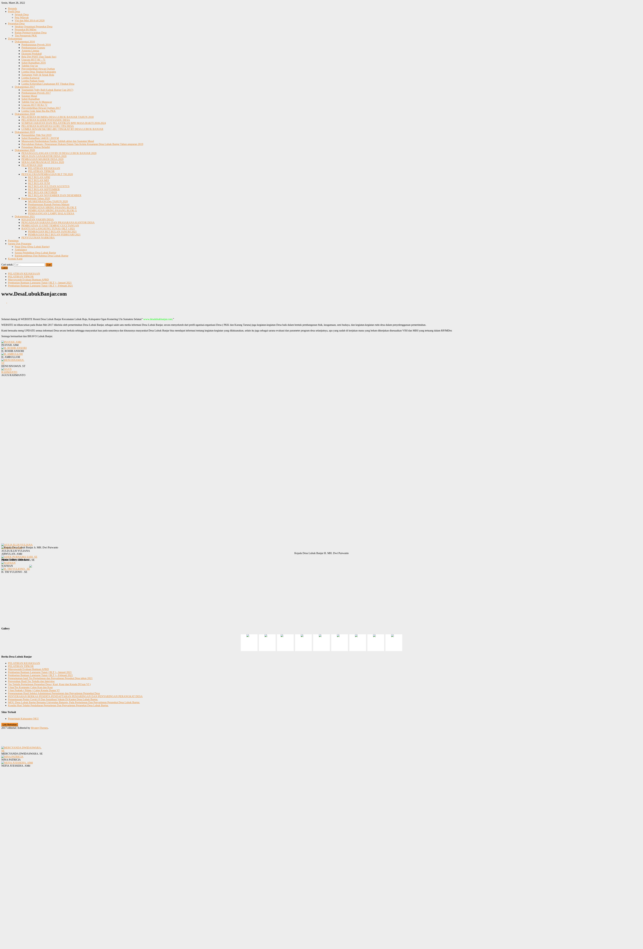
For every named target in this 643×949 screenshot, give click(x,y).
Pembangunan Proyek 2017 (36, 92)
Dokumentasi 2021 (25, 216)
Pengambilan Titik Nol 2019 (36, 135)
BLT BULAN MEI (38, 180)
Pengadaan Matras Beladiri (35, 147)
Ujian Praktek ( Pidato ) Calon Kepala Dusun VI (33, 690)
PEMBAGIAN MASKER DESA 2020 (42, 159)
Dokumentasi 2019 (25, 132)
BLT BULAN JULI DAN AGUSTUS (48, 186)
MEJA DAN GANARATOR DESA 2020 (43, 156)
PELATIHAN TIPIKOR (41, 171)
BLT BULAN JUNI (39, 183)
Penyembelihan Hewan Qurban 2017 (41, 108)
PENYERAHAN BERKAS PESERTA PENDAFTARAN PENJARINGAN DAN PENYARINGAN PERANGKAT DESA (75, 696)
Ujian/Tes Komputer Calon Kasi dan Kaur (30, 687)
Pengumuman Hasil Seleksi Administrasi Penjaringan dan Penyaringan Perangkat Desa (54, 693)
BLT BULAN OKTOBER (42, 192)
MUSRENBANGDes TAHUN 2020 (48, 201)
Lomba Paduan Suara (32, 80)
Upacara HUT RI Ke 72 (34, 105)
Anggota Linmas (30, 50)
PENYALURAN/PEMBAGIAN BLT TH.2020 (47, 174)
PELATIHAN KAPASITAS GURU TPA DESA (47, 126)
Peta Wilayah (22, 17)
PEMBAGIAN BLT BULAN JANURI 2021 (52, 231)
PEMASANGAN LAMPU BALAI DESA (51, 213)
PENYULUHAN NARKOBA (38, 237)
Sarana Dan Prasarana (19, 243)
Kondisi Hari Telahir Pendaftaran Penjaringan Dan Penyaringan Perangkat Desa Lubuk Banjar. (58, 705)
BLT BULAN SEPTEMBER (44, 189)
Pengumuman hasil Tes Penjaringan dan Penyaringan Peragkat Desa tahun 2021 (50, 678)
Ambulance (21, 249)
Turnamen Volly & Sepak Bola (37, 74)
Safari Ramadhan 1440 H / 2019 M (40, 138)
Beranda (12, 8)
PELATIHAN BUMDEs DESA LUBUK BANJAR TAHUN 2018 (57, 117)
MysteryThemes (39, 727)
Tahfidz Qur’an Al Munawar (36, 101)
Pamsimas (13, 240)
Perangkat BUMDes (25, 29)
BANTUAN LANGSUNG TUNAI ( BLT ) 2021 (48, 228)
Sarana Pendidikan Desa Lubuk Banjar (35, 252)
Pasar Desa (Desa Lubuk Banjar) (32, 246)
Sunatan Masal (29, 95)
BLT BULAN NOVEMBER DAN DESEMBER (54, 195)
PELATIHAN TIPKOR (21, 276)
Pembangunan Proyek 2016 (36, 44)
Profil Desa (14, 11)
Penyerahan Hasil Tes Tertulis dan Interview (31, 681)
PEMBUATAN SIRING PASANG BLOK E (52, 207)
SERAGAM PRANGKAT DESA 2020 (42, 162)
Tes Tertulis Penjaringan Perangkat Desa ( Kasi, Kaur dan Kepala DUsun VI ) (49, 684)
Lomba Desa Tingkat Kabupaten (38, 71)
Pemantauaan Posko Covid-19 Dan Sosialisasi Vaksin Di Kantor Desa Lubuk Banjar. (53, 699)
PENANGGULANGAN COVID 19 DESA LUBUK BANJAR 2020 (58, 153)
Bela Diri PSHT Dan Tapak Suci (38, 56)
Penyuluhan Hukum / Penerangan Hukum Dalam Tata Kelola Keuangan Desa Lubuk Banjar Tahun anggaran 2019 (82, 144)
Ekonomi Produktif (31, 53)
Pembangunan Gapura (33, 47)
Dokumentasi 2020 (25, 150)
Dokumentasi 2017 (25, 86)
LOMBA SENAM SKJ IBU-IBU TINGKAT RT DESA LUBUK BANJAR (62, 129)
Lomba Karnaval (30, 77)
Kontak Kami (15, 258)
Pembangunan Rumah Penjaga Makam (48, 204)
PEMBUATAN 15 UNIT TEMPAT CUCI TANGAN (50, 225)
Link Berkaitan (10, 724)
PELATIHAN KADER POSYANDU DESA (45, 120)
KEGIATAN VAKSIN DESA (37, 219)
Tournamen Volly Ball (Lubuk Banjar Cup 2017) (47, 89)
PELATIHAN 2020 (32, 165)
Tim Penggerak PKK (26, 35)
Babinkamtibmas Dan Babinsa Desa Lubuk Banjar (41, 255)
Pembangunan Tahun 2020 (35, 198)
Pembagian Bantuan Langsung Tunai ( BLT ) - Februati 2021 (40, 285)
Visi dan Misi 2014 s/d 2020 (30, 20)
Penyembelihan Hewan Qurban (38, 68)
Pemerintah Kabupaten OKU (23, 718)
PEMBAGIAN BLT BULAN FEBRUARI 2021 (54, 234)
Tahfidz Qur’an (29, 65)
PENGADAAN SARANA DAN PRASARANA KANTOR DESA (58, 222)
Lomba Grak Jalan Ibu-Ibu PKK (38, 111)
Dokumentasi (15, 38)
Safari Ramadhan (30, 98)
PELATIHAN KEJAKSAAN (44, 168)
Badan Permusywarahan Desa (31, 32)
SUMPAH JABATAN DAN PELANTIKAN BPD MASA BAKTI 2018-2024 (63, 123)
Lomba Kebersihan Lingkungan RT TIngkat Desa (47, 83)
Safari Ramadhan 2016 (33, 62)
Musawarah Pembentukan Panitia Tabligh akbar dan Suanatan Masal (57, 141)
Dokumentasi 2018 (25, 114)
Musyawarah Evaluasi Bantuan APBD (28, 279)
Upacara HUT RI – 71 (33, 59)
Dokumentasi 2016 (25, 41)
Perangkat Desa (16, 23)
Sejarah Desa (22, 14)
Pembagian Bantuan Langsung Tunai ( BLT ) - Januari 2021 (40, 282)
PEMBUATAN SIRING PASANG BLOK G (52, 210)
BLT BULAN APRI (39, 177)
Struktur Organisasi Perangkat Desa (33, 26)
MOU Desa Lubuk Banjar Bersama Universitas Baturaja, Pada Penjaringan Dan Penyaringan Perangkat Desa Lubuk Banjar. (74, 702)
